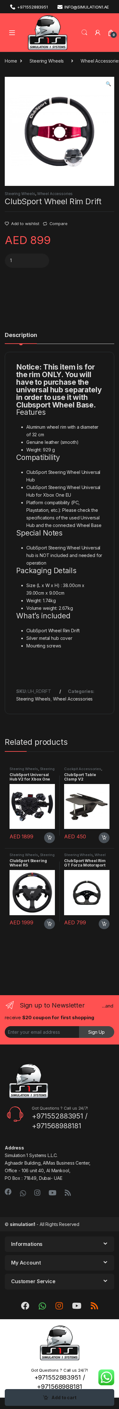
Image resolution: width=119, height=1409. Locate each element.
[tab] (21, 338)
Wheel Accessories (55, 193)
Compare (59, 223)
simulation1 (22, 1224)
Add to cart (63, 1397)
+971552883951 (32, 6)
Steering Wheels (47, 61)
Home (11, 61)
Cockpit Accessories (82, 769)
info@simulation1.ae (86, 6)
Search (84, 32)
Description (21, 335)
